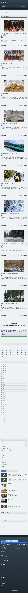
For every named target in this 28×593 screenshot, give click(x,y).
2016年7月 (3, 426)
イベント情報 (3, 462)
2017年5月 (3, 408)
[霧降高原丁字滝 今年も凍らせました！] (14, 206)
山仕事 (2, 457)
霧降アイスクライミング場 (6, 450)
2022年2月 (3, 372)
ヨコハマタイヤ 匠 (12, 485)
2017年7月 (3, 404)
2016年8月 (3, 424)
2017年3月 (3, 412)
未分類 (2, 466)
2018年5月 (3, 390)
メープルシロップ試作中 (7, 63)
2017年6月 (3, 406)
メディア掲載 (4, 464)
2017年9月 (3, 402)
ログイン (2, 523)
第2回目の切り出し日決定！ (7, 183)
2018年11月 (3, 384)
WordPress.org (3, 585)
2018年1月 (3, 394)
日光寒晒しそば (4, 446)
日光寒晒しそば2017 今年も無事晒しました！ (12, 273)
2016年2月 (3, 435)
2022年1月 (3, 374)
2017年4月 (3, 410)
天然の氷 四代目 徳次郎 (13, 506)
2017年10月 (3, 400)
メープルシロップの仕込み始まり (9, 123)
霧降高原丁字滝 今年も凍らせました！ (10, 213)
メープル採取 (10, 495)
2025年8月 (3, 364)
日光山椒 (3, 455)
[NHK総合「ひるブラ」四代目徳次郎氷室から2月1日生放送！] (14, 236)
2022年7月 (3, 370)
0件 (26, 45)
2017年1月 (3, 416)
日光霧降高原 (3, 459)
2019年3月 (3, 380)
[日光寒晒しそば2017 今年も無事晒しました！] (14, 266)
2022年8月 (3, 368)
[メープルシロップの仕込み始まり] (14, 116)
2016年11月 (3, 420)
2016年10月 (3, 422)
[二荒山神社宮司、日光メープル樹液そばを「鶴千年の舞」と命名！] (14, 25)
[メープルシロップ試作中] (14, 56)
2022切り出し (10, 500)
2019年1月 (3, 382)
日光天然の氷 (4, 443)
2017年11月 (3, 398)
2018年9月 (3, 386)
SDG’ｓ (2, 441)
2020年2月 (3, 378)
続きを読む (3, 45)
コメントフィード (4, 527)
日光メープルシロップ (5, 448)
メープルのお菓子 (5, 93)
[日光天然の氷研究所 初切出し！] (14, 146)
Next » (24, 325)
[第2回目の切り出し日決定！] (14, 176)
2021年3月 (3, 376)
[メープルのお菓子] (14, 86)
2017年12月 (3, 396)
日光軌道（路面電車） (5, 453)
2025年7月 (3, 366)
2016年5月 (3, 430)
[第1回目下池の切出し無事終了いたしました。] (14, 296)
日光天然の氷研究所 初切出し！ (9, 153)
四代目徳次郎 (4, 2)
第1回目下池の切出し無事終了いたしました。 (12, 303)
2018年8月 (3, 388)
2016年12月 (3, 418)
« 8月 (2, 358)
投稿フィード (3, 525)
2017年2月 (3, 414)
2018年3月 (3, 392)
